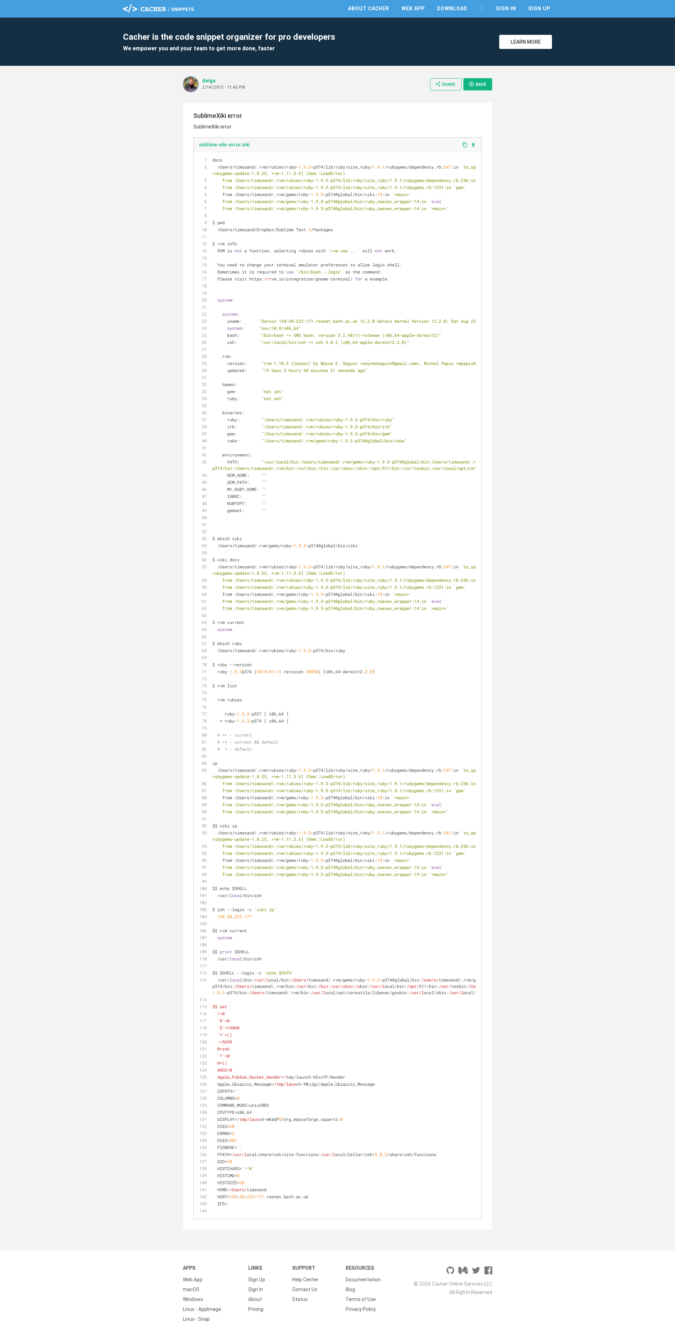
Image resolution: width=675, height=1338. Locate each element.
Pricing (255, 1309)
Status (300, 1299)
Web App (413, 8)
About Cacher (368, 8)
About (255, 1299)
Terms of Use (361, 1299)
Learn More (525, 42)
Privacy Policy (361, 1309)
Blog (350, 1289)
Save (477, 84)
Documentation (363, 1279)
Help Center (305, 1279)
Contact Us (304, 1289)
